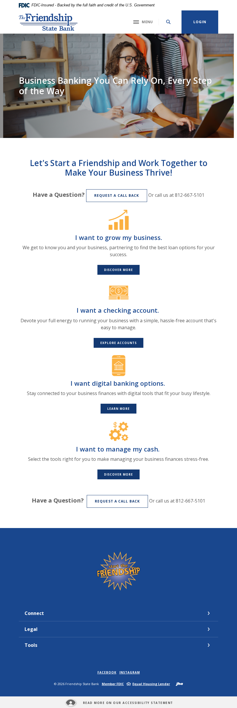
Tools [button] (31, 645)
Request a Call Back (116, 195)
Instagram (129, 672)
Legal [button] (31, 629)
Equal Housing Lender (151, 684)
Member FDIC (113, 684)
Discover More (118, 270)
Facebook (106, 672)
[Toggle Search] (168, 21)
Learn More (118, 409)
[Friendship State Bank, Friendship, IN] (48, 22)
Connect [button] (34, 613)
